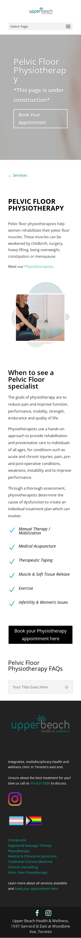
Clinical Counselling (23, 867)
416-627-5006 (40, 783)
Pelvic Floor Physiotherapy (40, 69)
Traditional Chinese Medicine (30, 861)
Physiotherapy (18, 851)
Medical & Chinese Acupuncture (32, 856)
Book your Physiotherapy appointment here (40, 635)
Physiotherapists (39, 266)
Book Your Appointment (32, 118)
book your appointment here (36, 888)
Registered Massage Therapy (30, 845)
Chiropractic (17, 840)
